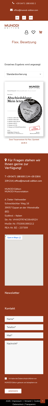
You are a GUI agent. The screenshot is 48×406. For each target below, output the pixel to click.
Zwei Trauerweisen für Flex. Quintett (24, 139)
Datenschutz (18, 404)
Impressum (17, 401)
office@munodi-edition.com (26, 10)
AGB (8, 401)
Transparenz (30, 404)
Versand (27, 401)
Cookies (37, 401)
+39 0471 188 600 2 (25, 3)
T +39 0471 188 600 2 (16, 176)
